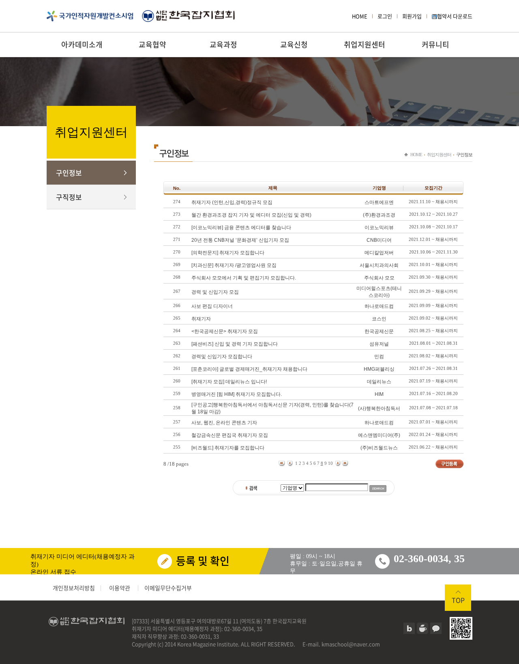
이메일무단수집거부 (168, 588)
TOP (458, 600)
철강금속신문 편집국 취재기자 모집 (229, 435)
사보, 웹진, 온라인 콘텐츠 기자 (224, 422)
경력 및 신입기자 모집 (215, 292)
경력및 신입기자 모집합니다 (221, 356)
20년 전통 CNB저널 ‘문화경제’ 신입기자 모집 (240, 240)
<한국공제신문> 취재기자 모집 (224, 331)
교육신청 (294, 44)
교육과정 (223, 44)
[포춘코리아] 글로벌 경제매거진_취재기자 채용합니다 (249, 369)
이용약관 (119, 588)
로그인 (384, 16)
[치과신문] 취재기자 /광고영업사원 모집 (234, 265)
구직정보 (69, 197)
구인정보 (69, 173)
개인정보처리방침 (74, 588)
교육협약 (152, 44)
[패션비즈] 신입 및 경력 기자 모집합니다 (234, 344)
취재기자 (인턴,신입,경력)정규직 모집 (231, 202)
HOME (359, 16)
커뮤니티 (435, 44)
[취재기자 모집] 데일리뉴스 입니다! (229, 382)
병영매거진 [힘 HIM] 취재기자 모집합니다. (236, 394)
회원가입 (412, 16)
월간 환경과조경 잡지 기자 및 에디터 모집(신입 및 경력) (251, 215)
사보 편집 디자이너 (212, 306)
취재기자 (201, 319)
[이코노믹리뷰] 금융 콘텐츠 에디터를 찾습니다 (241, 227)
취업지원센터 (364, 44)
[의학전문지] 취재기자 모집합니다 (227, 253)
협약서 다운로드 (454, 16)
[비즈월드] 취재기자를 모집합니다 (227, 448)
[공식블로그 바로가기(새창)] (409, 628)
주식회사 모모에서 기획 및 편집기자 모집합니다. (243, 278)
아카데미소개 (82, 44)
